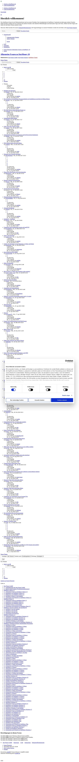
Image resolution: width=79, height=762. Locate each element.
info (17, 233)
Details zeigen (66, 395)
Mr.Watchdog (9, 155)
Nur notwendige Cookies (17, 400)
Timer (18, 132)
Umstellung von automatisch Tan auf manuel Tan (16, 496)
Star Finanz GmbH (13, 57)
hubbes (7, 440)
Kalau (7, 431)
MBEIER (8, 342)
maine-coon (9, 237)
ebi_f (18, 115)
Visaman (8, 331)
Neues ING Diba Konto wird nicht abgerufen (15, 172)
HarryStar (8, 546)
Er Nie (7, 448)
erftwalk (19, 350)
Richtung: (34, 556)
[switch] (31, 390)
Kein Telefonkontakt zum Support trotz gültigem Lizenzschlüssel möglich (22, 471)
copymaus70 (9, 314)
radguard (8, 506)
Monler (7, 136)
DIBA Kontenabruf (8, 263)
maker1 (7, 128)
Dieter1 (18, 194)
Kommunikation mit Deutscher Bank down (14, 438)
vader (18, 151)
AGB (21, 742)
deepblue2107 (20, 435)
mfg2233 (8, 412)
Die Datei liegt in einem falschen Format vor (14, 110)
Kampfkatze (9, 289)
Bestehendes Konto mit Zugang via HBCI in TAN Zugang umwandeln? (21, 544)
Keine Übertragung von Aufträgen (12, 430)
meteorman (8, 245)
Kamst (7, 473)
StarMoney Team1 (32, 57)
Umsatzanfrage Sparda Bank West (12, 463)
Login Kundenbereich (9, 5)
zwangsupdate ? (7, 411)
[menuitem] (13, 37)
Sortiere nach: (18, 556)
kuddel (18, 186)
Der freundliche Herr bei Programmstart (13, 513)
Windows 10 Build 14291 (10, 521)
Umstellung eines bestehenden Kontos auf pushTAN (16, 227)
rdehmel (18, 177)
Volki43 (8, 144)
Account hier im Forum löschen (11, 188)
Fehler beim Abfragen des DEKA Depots (14, 340)
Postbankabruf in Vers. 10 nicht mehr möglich (15, 422)
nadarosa (8, 538)
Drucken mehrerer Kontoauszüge (12, 180)
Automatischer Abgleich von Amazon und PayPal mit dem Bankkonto (21, 134)
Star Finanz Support (72, 27)
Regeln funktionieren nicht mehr (11, 504)
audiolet (18, 140)
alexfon (7, 100)
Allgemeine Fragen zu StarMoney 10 (15, 54)
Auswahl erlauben (39, 400)
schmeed (8, 111)
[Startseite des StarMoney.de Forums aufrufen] (1, 1)
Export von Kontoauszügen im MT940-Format (15, 321)
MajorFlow (8, 173)
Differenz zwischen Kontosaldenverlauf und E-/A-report (17, 296)
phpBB (8, 752)
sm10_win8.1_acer (10, 273)
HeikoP (7, 209)
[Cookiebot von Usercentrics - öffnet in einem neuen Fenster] (66, 361)
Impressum (16, 742)
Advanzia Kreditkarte (9, 208)
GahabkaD (8, 498)
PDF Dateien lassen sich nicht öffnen (13, 143)
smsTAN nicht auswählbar (10, 279)
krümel (18, 444)
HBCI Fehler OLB (8, 329)
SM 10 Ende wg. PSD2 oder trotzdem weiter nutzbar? (17, 271)
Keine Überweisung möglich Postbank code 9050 (16, 353)
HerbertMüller (9, 198)
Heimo (7, 220)
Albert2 (18, 107)
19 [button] (4, 80)
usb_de (7, 354)
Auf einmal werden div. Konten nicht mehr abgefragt (16, 455)
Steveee (8, 423)
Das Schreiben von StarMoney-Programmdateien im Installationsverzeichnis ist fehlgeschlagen (27, 99)
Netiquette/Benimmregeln (24, 27)
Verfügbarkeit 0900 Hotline (10, 118)
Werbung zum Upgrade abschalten (12, 154)
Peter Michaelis (9, 464)
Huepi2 (7, 92)
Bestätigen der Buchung (9, 90)
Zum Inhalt (3, 12)
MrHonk (19, 510)
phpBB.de (17, 753)
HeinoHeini (9, 297)
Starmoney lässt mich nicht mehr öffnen (13, 480)
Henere (7, 181)
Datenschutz (28, 742)
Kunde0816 (9, 228)
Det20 (7, 281)
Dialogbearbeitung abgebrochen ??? (12, 197)
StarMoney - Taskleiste (9, 219)
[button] (7, 67)
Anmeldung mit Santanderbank (11, 288)
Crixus (7, 456)
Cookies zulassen (62, 400)
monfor (18, 96)
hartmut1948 (9, 253)
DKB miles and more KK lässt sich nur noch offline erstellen (18, 446)
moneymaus (19, 477)
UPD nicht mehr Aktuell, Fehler (11, 126)
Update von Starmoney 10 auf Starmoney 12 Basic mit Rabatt (19, 244)
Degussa (6, 313)
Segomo (8, 322)
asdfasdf (19, 518)
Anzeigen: (4, 556)
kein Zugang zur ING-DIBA (11, 252)
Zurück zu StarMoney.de (10, 4)
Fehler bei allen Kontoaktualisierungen (13, 536)
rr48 (7, 522)
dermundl (8, 264)
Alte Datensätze (7, 304)
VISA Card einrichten (9, 235)
